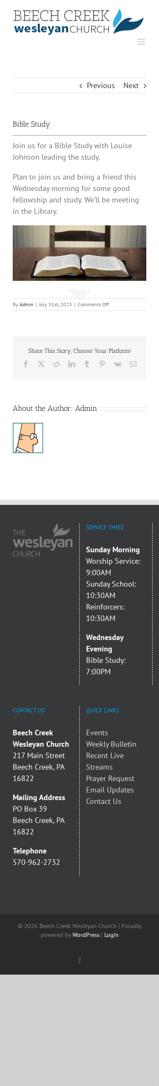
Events (97, 732)
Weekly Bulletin (111, 744)
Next (131, 85)
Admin (26, 304)
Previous (101, 85)
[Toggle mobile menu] (141, 41)
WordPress (86, 935)
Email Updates (110, 790)
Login (111, 935)
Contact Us (103, 801)
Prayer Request (110, 778)
